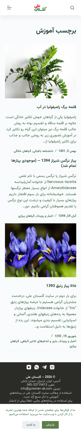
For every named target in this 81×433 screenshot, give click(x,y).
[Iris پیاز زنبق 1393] (40, 250)
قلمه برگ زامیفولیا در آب (56, 107)
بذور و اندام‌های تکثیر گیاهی (39, 341)
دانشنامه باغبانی (43, 151)
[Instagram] (52, 367)
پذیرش (50, 425)
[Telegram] (44, 367)
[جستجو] (72, 8)
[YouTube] (29, 367)
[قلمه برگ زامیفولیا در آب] (40, 71)
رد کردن (31, 425)
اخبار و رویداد (44, 216)
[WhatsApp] (36, 367)
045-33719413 (37, 385)
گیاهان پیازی (26, 216)
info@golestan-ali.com (36, 389)
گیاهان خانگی (22, 151)
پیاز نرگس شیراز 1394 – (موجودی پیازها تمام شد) (43, 163)
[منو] (9, 7)
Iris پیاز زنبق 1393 (61, 286)
